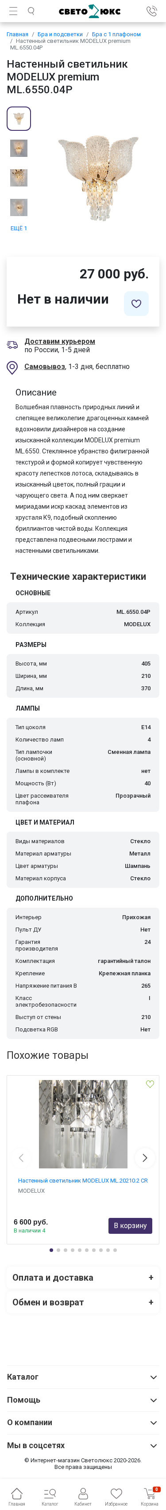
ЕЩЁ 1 (19, 228)
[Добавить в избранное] (136, 303)
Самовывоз (44, 366)
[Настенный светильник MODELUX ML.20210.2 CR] (83, 1124)
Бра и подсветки (60, 34)
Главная (17, 34)
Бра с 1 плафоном (116, 34)
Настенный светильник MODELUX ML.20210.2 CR (83, 1180)
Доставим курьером (59, 341)
